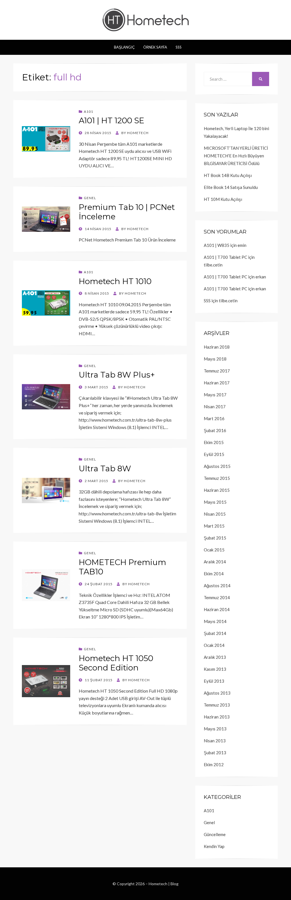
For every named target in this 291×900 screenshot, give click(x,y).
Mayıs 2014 (215, 621)
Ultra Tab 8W (105, 468)
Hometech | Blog (163, 883)
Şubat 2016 (215, 430)
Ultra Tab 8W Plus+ (117, 375)
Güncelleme (215, 834)
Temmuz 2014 (217, 597)
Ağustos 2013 (217, 692)
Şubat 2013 (215, 752)
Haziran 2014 (217, 609)
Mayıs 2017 (215, 394)
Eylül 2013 (214, 681)
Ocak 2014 (214, 645)
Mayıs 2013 (215, 728)
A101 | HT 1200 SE (111, 120)
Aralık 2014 (215, 561)
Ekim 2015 (214, 442)
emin (242, 245)
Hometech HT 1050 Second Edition (116, 663)
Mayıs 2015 (215, 502)
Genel (90, 198)
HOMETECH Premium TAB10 (122, 567)
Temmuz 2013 (217, 704)
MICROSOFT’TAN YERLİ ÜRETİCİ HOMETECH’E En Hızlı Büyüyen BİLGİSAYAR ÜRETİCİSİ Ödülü (236, 155)
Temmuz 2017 (217, 370)
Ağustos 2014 (217, 585)
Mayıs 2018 (215, 358)
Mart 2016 (214, 418)
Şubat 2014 (215, 633)
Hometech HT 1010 (115, 281)
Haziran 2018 (217, 346)
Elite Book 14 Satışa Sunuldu (231, 187)
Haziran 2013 (217, 716)
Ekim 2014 (214, 573)
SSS (179, 47)
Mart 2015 (214, 525)
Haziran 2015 (217, 490)
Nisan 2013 (215, 740)
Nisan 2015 (215, 513)
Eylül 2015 (214, 454)
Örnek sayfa (155, 47)
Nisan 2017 (215, 406)
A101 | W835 (216, 245)
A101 (88, 111)
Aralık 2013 (215, 657)
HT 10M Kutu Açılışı (223, 199)
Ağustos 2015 (217, 466)
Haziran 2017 (217, 382)
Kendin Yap (214, 846)
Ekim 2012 (214, 764)
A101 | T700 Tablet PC (225, 257)
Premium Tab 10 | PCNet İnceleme (127, 212)
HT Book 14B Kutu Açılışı (228, 175)
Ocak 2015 (214, 549)
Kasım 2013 (215, 669)
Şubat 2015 (215, 537)
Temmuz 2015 (217, 478)
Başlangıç (124, 47)
